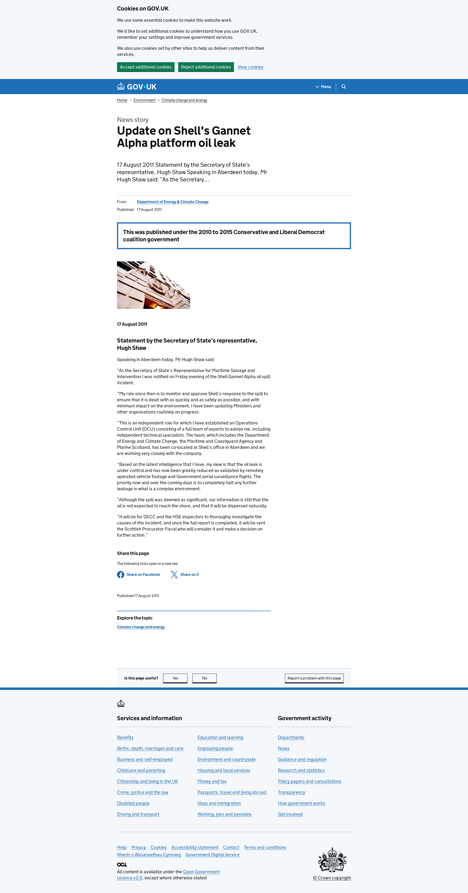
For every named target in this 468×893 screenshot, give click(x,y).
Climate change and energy (184, 100)
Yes (180, 678)
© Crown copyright (332, 878)
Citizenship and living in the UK (147, 781)
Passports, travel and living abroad (231, 792)
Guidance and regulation (302, 759)
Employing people (215, 748)
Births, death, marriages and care (150, 748)
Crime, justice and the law (142, 792)
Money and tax (212, 781)
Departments (291, 737)
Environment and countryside (226, 759)
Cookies (159, 847)
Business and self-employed (145, 759)
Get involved (290, 814)
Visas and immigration (219, 803)
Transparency (291, 792)
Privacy (138, 847)
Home (122, 100)
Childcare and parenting (141, 770)
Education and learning (220, 737)
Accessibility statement (194, 847)
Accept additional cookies (146, 67)
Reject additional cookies (206, 67)
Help (122, 847)
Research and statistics (301, 770)
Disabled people (133, 803)
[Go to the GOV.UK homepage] (136, 86)
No (209, 678)
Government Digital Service (212, 854)
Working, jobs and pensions (224, 814)
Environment (145, 100)
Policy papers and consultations (309, 781)
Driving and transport (138, 814)
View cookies (250, 67)
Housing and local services (223, 770)
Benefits (125, 737)
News (284, 748)
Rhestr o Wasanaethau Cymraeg (149, 854)
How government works (301, 803)
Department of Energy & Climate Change (173, 201)
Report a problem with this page (314, 678)
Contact (231, 847)
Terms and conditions (265, 847)
